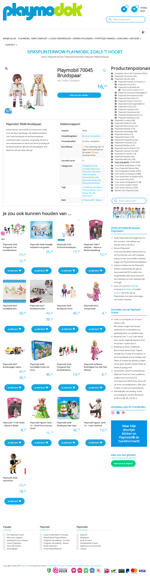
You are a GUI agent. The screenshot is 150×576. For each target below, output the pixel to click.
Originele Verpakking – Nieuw (56, 543)
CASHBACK (87, 187)
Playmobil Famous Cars (124, 126)
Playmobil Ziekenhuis (127, 118)
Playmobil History (122, 134)
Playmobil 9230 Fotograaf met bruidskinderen (10, 247)
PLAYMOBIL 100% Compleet (32, 38)
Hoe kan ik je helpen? (123, 463)
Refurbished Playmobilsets (55, 537)
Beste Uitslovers (50, 546)
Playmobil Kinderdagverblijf (129, 104)
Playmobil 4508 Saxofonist (10, 479)
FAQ (87, 566)
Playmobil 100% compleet (91, 173)
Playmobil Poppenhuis (124, 140)
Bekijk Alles (9, 38)
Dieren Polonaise (83, 38)
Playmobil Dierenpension (128, 95)
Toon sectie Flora (122, 179)
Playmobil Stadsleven (127, 112)
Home (43, 56)
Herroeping (79, 566)
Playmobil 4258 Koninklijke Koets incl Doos (39, 367)
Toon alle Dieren (14, 546)
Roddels (127, 289)
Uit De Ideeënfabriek (52, 548)
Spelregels (52, 566)
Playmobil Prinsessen (124, 142)
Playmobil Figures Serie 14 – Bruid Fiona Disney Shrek (41, 425)
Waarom (83, 535)
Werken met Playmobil (124, 190)
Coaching (122, 38)
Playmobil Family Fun (123, 123)
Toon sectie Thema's (123, 187)
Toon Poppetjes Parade (125, 171)
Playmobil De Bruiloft (74, 56)
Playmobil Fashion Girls (128, 101)
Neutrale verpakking (91, 136)
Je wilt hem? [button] (13, 270)
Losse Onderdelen (60, 38)
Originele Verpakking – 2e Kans (57, 540)
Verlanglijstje (12, 548)
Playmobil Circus (125, 84)
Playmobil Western (123, 156)
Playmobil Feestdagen (124, 131)
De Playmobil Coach (15, 535)
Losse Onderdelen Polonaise (56, 535)
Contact (10, 44)
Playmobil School (125, 106)
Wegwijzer (84, 537)
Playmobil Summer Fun (124, 151)
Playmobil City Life (56, 56)
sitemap (134, 286)
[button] (6, 68)
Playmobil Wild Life (123, 159)
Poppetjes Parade (105, 38)
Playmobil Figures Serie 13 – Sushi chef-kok (95, 424)
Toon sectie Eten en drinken (126, 176)
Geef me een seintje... (79, 95)
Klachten (69, 566)
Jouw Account (86, 540)
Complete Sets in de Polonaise (128, 73)
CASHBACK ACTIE (89, 166)
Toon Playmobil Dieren (124, 168)
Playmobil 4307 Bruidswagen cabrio (12, 365)
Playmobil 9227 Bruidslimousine (37, 307)
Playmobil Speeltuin (126, 109)
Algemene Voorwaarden (90, 546)
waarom (117, 292)
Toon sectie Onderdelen (125, 182)
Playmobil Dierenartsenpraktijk (131, 92)
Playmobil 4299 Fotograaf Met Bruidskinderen (64, 367)
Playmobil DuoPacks (91, 183)
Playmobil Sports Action (125, 148)
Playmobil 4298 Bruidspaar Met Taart (66, 424)
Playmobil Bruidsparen (131, 90)
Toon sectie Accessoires (125, 174)
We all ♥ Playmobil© (88, 194)
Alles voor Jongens (14, 537)
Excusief (134, 38)
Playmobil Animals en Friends (130, 82)
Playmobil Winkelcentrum (128, 115)
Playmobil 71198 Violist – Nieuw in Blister (13, 424)
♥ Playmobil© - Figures (92, 200)
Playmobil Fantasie (123, 128)
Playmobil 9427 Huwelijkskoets (10, 307)
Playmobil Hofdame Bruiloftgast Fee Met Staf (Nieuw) (95, 367)
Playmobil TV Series (123, 154)
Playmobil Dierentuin (127, 98)
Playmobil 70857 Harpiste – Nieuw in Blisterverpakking (93, 247)
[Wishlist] (124, 9)
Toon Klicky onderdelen (125, 165)
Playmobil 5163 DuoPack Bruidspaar (66, 246)
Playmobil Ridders (122, 145)
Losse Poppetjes (14, 543)
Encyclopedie (96, 566)
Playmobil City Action (123, 76)
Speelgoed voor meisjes (17, 540)
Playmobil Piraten (122, 137)
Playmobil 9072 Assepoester (91, 307)
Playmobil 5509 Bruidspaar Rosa (64, 307)
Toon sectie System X (124, 185)
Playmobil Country (122, 120)
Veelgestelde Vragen (89, 543)
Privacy (61, 566)
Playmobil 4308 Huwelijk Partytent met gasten (41, 246)
